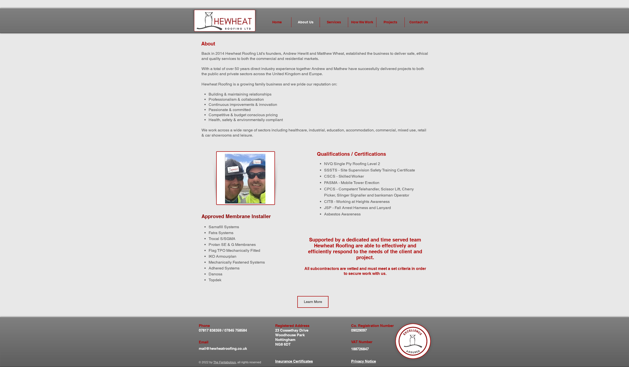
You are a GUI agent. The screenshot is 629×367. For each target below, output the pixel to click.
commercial (386, 130)
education (335, 130)
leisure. (246, 135)
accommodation (360, 130)
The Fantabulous (224, 362)
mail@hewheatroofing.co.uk (223, 348)
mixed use (407, 130)
